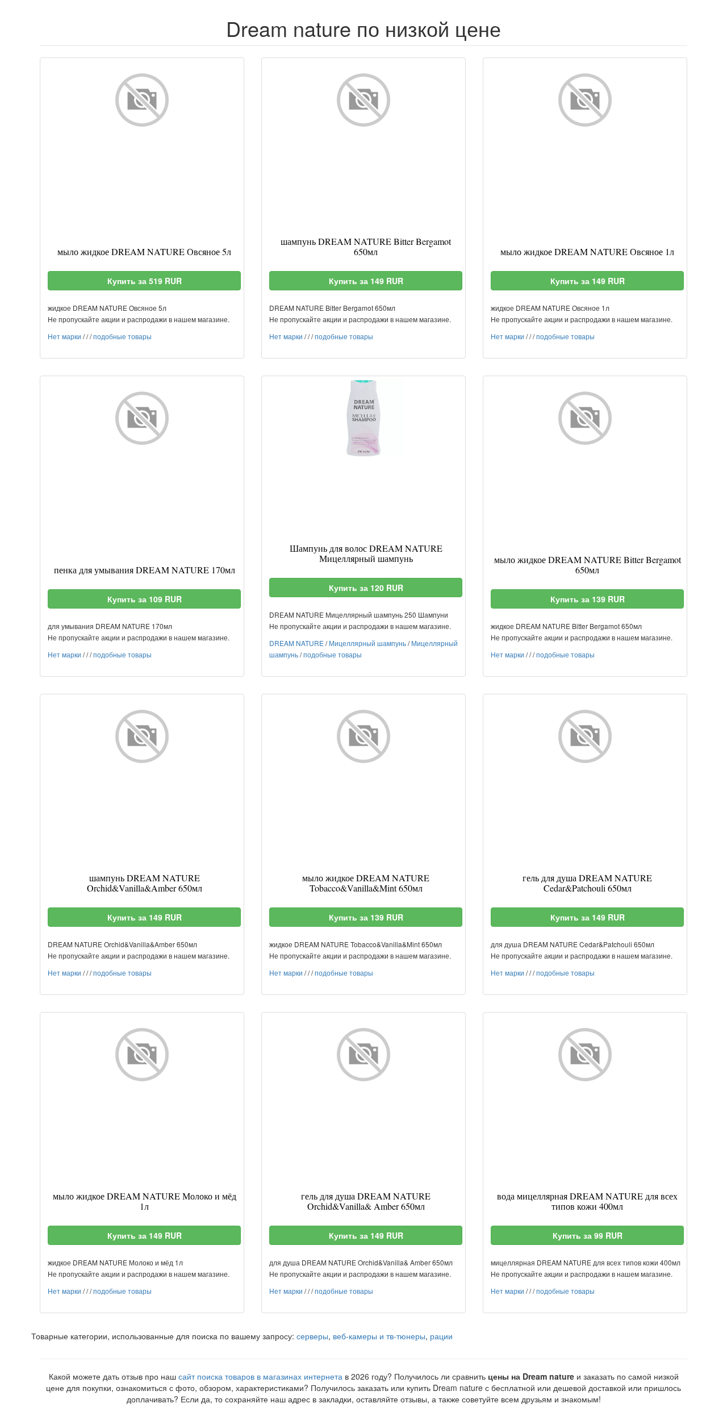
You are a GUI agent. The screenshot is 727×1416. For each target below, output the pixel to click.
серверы (312, 1336)
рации (441, 1336)
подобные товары (122, 336)
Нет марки (64, 336)
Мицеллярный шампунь (367, 643)
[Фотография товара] (142, 100)
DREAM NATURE (296, 643)
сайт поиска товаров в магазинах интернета (260, 1376)
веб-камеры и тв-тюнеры (379, 1336)
